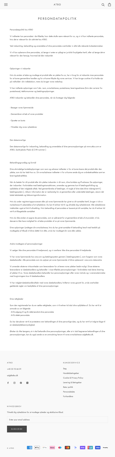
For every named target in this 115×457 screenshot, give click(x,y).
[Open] (6, 4)
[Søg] (103, 4)
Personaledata (69, 391)
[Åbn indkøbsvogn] (109, 4)
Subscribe (17, 429)
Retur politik (68, 387)
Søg (64, 368)
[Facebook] (8, 382)
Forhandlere (68, 396)
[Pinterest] (21, 382)
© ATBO (10, 448)
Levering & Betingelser (72, 382)
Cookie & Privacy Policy (73, 377)
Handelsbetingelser (71, 373)
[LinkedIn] (27, 382)
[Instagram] (14, 382)
